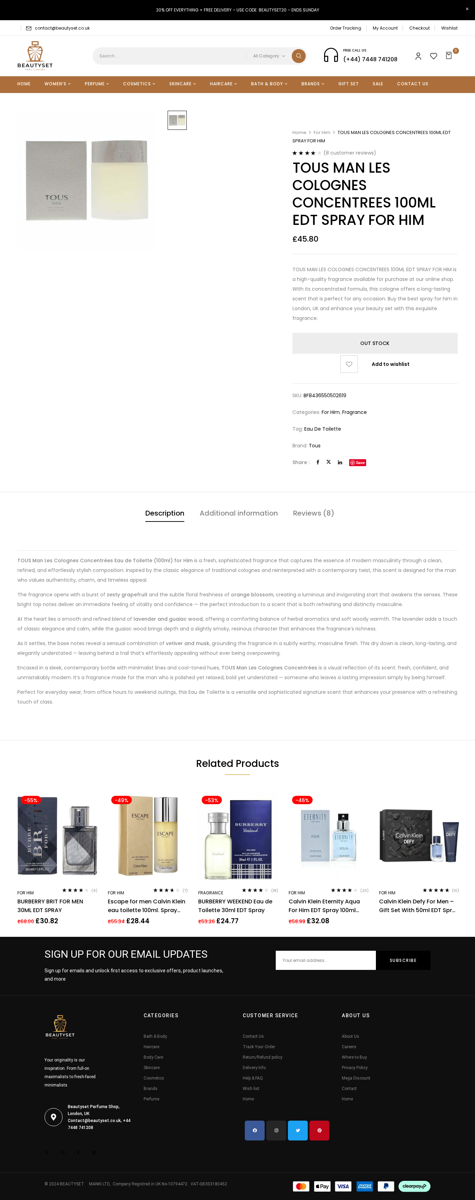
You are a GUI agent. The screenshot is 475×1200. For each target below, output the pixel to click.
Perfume (151, 1099)
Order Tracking (345, 28)
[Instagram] (276, 1130)
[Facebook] (317, 462)
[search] (299, 56)
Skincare (152, 1067)
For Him (322, 132)
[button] (449, 56)
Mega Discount (356, 1078)
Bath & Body (155, 1036)
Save (360, 462)
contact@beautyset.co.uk (62, 28)
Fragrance (354, 412)
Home (299, 132)
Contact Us (253, 1036)
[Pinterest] (319, 1130)
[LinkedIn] (340, 462)
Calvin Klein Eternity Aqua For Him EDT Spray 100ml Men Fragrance (324, 906)
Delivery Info (254, 1067)
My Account (385, 28)
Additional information (239, 513)
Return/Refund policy (262, 1057)
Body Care (153, 1057)
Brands (151, 1088)
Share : (300, 462)
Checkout (419, 28)
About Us (350, 1036)
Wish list (251, 1088)
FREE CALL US (355, 50)
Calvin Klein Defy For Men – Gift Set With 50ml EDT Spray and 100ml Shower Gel (419, 906)
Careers (349, 1046)
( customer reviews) (349, 152)
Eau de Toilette (322, 428)
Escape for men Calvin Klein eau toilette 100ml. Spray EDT (146, 906)
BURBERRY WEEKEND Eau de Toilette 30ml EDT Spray (235, 905)
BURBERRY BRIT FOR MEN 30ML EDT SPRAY (50, 905)
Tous (315, 445)
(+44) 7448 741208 (370, 59)
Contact (349, 1088)
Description (164, 513)
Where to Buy (354, 1057)
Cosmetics (154, 1078)
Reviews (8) (314, 513)
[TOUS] (177, 120)
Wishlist (449, 28)
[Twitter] (328, 462)
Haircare (151, 1046)
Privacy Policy (355, 1067)
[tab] (164, 514)
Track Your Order (259, 1046)
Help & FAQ (253, 1078)
